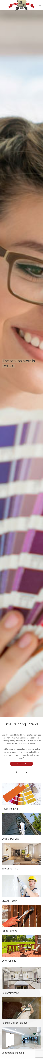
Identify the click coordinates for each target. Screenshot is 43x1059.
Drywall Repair (9, 901)
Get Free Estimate (21, 764)
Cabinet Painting (10, 993)
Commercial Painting (13, 1052)
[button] (40, 5)
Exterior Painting (10, 838)
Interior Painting (10, 868)
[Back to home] (21, 5)
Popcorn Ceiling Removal (15, 1023)
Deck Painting (9, 960)
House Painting (10, 808)
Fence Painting (9, 930)
